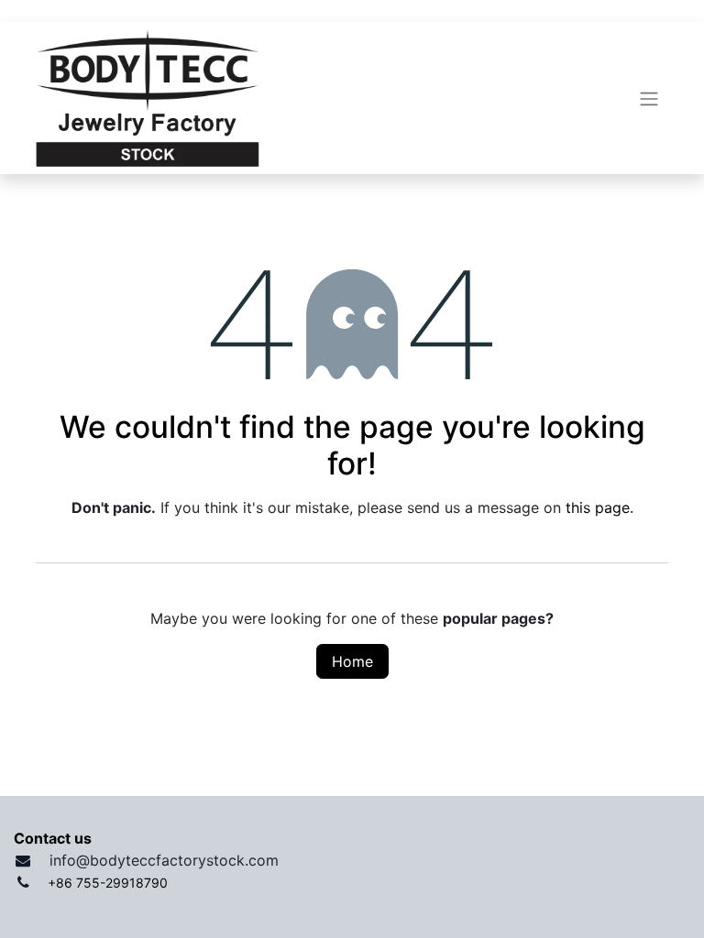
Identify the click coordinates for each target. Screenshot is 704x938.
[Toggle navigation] (649, 98)
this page (598, 507)
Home (352, 661)
